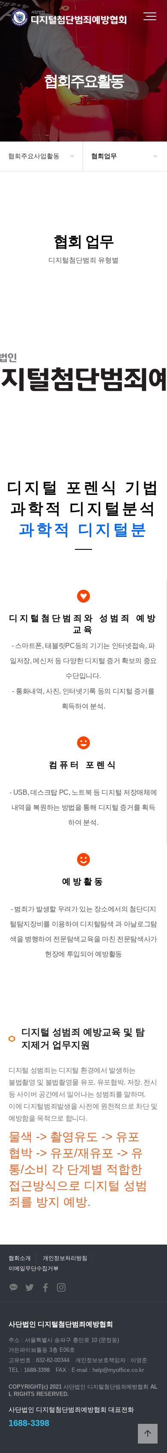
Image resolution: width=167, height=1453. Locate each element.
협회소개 (20, 1258)
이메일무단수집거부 (34, 1268)
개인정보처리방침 (65, 1258)
